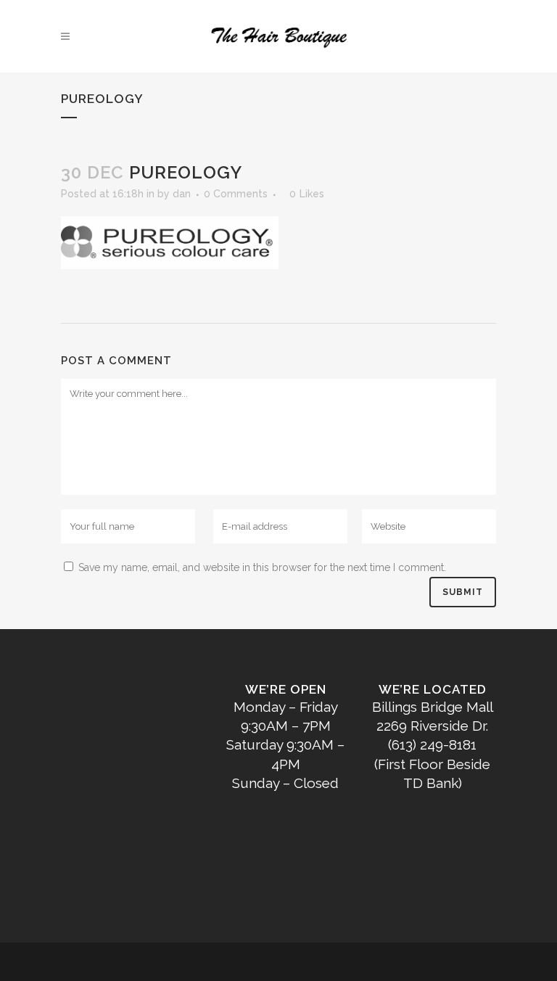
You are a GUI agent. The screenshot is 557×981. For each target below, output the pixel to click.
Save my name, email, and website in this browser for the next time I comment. (262, 567)
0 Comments (236, 194)
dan (182, 194)
